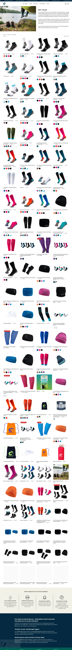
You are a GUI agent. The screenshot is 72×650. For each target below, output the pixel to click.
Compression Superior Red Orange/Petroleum (8, 166)
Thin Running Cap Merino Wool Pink (60, 346)
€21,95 (32, 461)
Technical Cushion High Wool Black (43, 53)
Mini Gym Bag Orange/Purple (42, 461)
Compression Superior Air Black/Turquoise (58, 188)
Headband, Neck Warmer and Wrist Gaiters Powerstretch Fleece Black (43, 569)
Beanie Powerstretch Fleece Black (26, 369)
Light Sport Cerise (23, 143)
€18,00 (64, 461)
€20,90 (9, 302)
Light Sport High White (24, 53)
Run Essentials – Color (24, 483)
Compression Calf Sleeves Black (43, 120)
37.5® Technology (44, 16)
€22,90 (61, 370)
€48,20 (63, 188)
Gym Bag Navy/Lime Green (8, 461)
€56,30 (38, 570)
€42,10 (46, 144)
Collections (9, 34)
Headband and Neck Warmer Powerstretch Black (26, 569)
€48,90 (47, 529)
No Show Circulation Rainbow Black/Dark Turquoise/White (59, 324)
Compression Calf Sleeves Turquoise (44, 438)
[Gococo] (4, 3)
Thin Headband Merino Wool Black (43, 277)
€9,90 (43, 391)
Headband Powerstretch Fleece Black (27, 346)
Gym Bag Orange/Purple (8, 438)
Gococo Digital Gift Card (58, 483)
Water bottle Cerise (57, 461)
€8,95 (50, 414)
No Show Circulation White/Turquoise (44, 187)
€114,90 (15, 527)
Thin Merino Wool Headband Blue (26, 323)
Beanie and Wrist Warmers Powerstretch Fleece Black (42, 590)
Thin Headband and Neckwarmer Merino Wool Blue (26, 548)
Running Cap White (7, 323)
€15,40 (16, 277)
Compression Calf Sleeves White (9, 187)
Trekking (21, 187)
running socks (20, 638)
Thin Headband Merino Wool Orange (27, 504)
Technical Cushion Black (58, 53)
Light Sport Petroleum (24, 120)
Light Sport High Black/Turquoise (59, 76)
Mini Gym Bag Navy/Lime (41, 414)
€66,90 (31, 527)
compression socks (36, 638)
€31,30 (47, 98)
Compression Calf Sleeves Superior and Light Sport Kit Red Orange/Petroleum (43, 528)
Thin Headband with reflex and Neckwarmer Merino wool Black (59, 548)
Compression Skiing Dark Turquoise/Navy (42, 143)
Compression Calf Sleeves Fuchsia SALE (27, 391)
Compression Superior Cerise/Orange (60, 143)
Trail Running (6, 76)
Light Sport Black (6, 53)
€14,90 (13, 53)
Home (4, 34)
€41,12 (54, 325)
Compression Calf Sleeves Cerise (9, 254)
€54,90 (32, 483)
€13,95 (16, 438)
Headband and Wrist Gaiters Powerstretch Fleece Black (9, 569)
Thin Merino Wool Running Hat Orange (10, 504)
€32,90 (11, 144)
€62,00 (33, 590)
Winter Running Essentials (58, 504)
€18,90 (40, 55)
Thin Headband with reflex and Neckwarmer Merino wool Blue (9, 548)
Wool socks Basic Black (7, 277)
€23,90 (23, 278)
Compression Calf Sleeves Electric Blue (44, 346)
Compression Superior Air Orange (10, 414)
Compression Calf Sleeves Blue (9, 346)
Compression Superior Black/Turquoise (44, 76)
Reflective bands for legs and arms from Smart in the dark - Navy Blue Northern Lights (60, 415)
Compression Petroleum (58, 165)
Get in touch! (58, 26)
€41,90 (64, 528)
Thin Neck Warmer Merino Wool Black (44, 232)
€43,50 (46, 505)
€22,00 (63, 416)
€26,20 (48, 323)
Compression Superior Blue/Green (43, 209)
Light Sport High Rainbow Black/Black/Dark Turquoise (58, 278)
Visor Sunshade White (24, 461)
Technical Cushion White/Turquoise (10, 98)
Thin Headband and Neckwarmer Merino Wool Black (43, 548)
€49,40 (54, 279)
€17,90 (32, 53)
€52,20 (21, 256)
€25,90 (56, 210)
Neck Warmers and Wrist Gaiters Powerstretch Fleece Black (9, 590)
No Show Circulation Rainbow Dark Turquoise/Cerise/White (10, 392)
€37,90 (30, 548)
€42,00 (40, 77)
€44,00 (25, 233)
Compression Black (40, 98)
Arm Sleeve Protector (41, 323)
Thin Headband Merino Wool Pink (43, 301)
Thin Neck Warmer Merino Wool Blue (27, 301)
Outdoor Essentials (23, 527)
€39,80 (4, 550)
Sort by (4, 36)
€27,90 (38, 121)
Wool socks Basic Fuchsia (8, 483)
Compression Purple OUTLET (42, 254)
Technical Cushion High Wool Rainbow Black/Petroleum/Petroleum (27, 255)
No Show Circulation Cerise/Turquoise (10, 232)
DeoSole (38, 391)
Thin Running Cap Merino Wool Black (60, 209)
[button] (42, 3)
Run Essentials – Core (7, 527)
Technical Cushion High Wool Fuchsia (60, 120)
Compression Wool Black (8, 120)
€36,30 (17, 569)
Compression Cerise (7, 209)
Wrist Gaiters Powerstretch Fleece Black (27, 277)
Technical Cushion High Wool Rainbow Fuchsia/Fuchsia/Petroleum (60, 255)
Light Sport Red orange (24, 209)
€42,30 (17, 590)
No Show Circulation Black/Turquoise (27, 165)
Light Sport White (23, 76)
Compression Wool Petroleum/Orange (44, 165)
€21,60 (27, 187)
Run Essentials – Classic (41, 483)
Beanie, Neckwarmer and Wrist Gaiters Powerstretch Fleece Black (27, 590)
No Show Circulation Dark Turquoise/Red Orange (58, 233)
